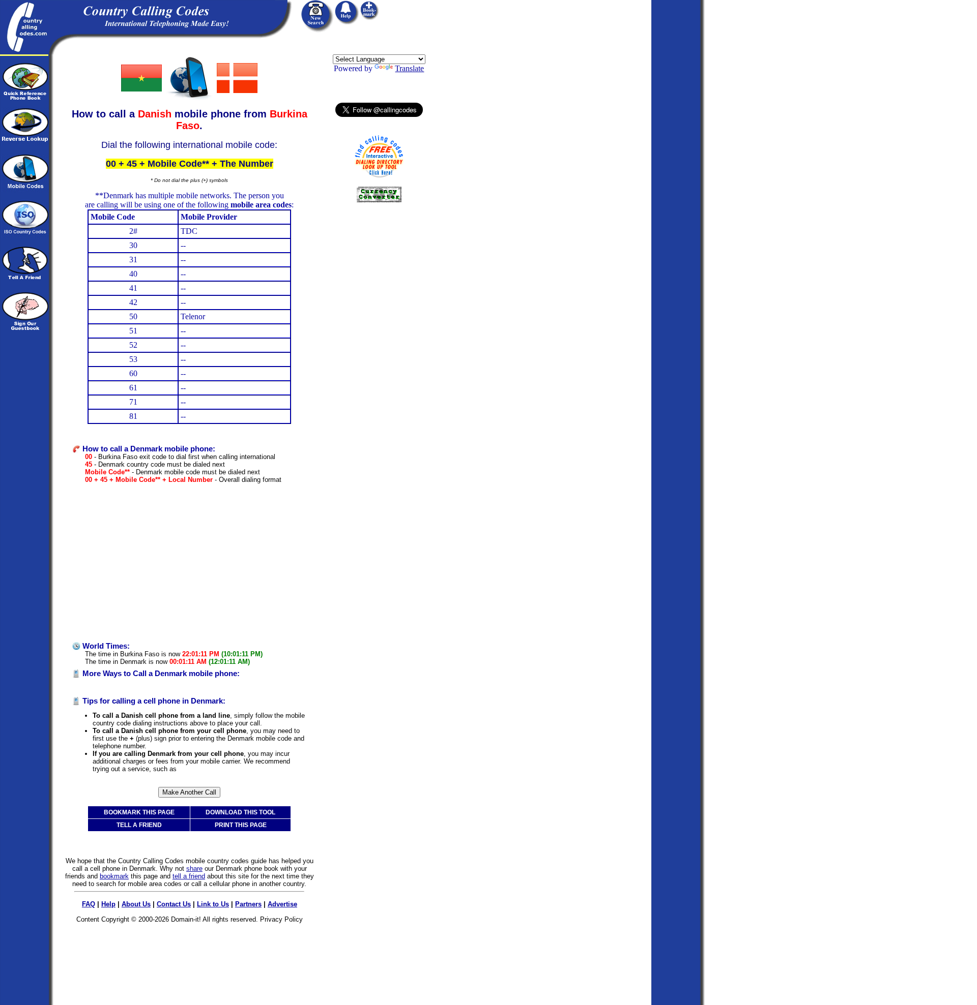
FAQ (88, 904)
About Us (136, 904)
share (194, 868)
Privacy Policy (281, 919)
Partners (248, 904)
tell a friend (189, 876)
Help (108, 904)
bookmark (114, 876)
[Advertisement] (189, 563)
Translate (409, 68)
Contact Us (174, 904)
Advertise (282, 904)
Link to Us (213, 904)
